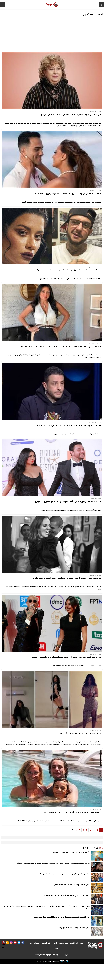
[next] (72, 830)
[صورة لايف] (52, 4)
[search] (2, 4)
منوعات (36, 942)
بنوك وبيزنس (63, 942)
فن (31, 942)
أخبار (81, 942)
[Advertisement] (52, 35)
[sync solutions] (64, 961)
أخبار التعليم (74, 942)
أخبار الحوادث (46, 942)
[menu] (101, 4)
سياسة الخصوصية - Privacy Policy (47, 954)
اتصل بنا (67, 954)
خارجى (55, 942)
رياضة (56, 948)
